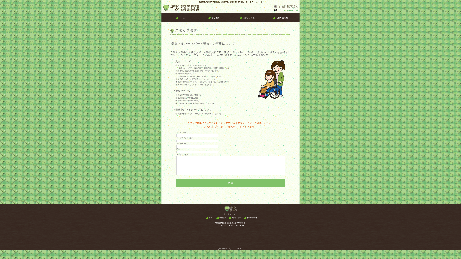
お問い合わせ (251, 218)
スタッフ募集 (236, 218)
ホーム (211, 218)
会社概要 (222, 218)
